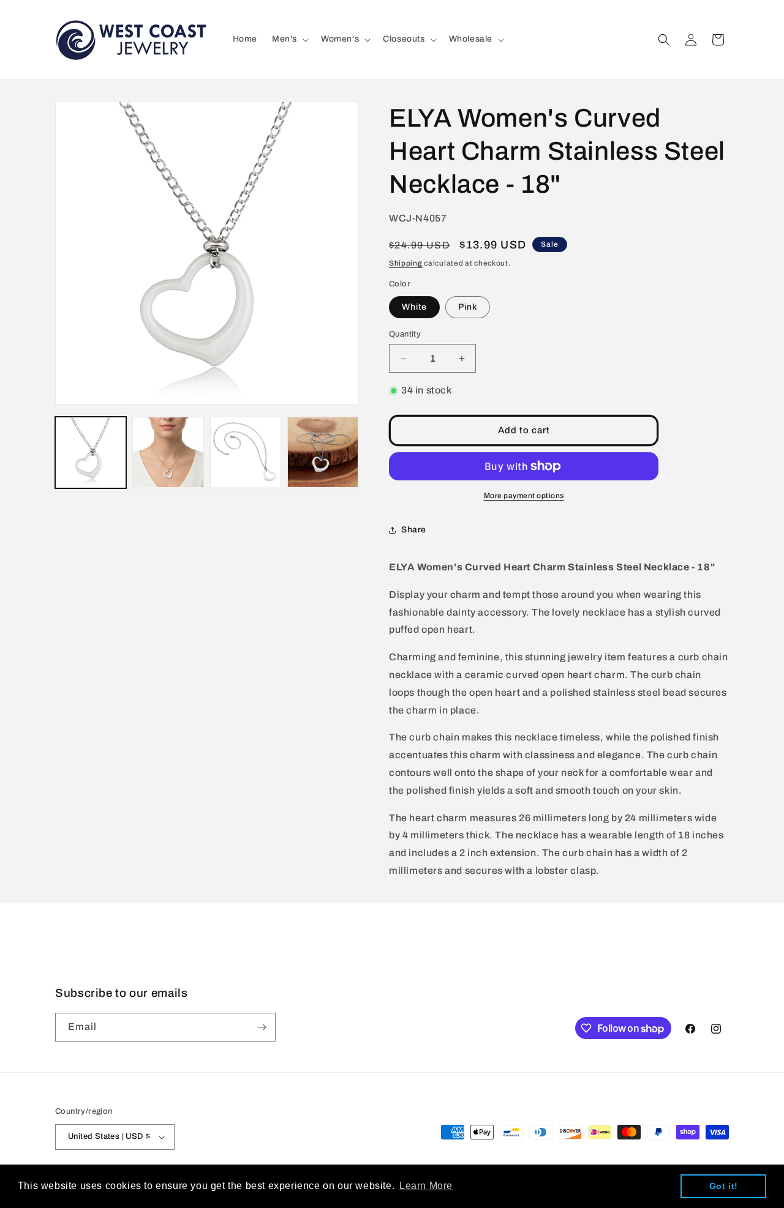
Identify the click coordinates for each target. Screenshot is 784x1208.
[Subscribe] (261, 1027)
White (414, 306)
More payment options (524, 495)
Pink (467, 306)
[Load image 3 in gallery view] (245, 452)
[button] (289, 39)
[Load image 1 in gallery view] (90, 452)
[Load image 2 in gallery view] (167, 452)
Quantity (405, 334)
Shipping (406, 263)
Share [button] (413, 529)
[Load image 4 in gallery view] (322, 452)
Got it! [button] (723, 1186)
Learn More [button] (426, 1185)
